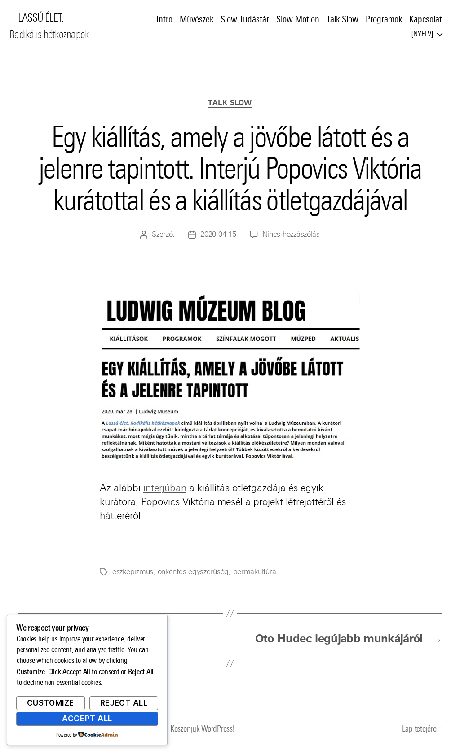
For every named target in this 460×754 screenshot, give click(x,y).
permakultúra (254, 571)
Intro (164, 19)
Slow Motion (297, 19)
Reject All (124, 702)
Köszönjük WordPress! (202, 728)
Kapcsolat (425, 19)
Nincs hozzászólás (291, 234)
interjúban (164, 487)
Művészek (196, 19)
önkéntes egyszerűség (193, 571)
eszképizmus (132, 571)
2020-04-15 (218, 234)
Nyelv (422, 34)
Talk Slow (342, 19)
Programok (384, 19)
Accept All (87, 718)
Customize (50, 702)
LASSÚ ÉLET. (40, 18)
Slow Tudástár (245, 19)
